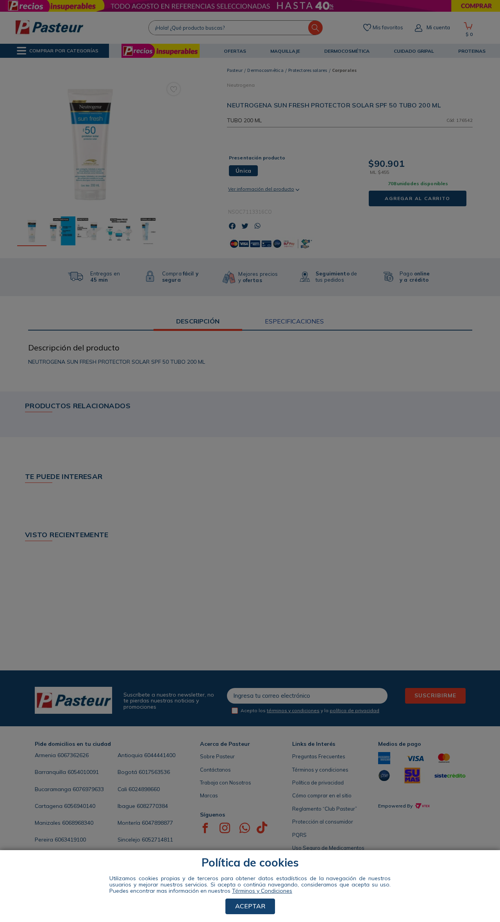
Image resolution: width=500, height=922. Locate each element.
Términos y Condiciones (262, 890)
